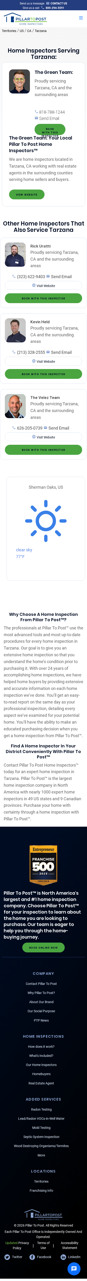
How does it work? (41, 1046)
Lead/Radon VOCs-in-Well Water (41, 1118)
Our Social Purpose (41, 1011)
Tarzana (41, 31)
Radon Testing (41, 1109)
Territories (9, 31)
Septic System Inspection (41, 1137)
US (22, 31)
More (41, 1155)
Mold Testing (41, 1128)
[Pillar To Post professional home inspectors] (25, 18)
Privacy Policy (17, 1245)
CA (29, 31)
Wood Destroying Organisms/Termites (41, 1146)
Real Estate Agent (41, 1083)
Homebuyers (41, 1074)
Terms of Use (43, 1245)
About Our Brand (41, 1002)
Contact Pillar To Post (41, 984)
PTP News (41, 1020)
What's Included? (41, 1056)
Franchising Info (41, 1190)
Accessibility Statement (69, 1245)
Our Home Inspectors (41, 1065)
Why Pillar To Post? (41, 993)
